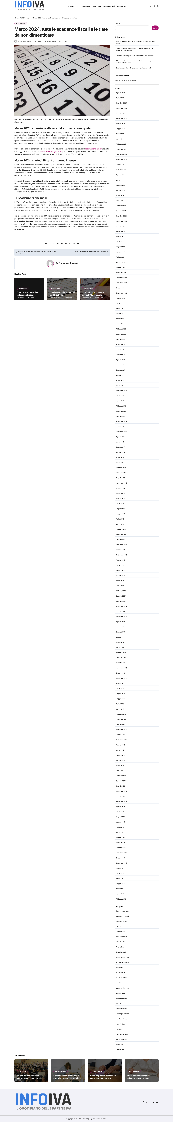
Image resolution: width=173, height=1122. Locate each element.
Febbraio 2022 (121, 329)
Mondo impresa (121, 1008)
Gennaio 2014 (121, 658)
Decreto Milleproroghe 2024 (50, 151)
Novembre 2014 (121, 606)
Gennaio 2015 (121, 596)
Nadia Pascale (87, 297)
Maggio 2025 (120, 129)
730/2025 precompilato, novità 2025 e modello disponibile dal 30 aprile (93, 295)
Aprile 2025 (120, 134)
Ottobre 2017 (120, 426)
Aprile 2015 (120, 580)
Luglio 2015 (120, 565)
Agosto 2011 (120, 806)
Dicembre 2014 (121, 601)
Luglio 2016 (120, 503)
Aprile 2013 (120, 704)
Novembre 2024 (121, 159)
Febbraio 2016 (121, 529)
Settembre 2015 (121, 555)
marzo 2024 (63, 41)
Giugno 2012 (120, 755)
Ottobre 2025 (120, 113)
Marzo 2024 (120, 200)
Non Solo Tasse (121, 1019)
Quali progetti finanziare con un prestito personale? (134, 68)
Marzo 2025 (120, 139)
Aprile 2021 (120, 380)
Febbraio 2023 (121, 267)
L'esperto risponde (122, 988)
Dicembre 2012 (121, 724)
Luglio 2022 (120, 303)
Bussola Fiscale (20, 23)
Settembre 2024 (121, 170)
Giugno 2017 (120, 447)
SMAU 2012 (120, 1044)
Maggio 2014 (120, 637)
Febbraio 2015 (121, 591)
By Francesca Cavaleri (25, 41)
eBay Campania (121, 937)
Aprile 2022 (120, 319)
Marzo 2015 (120, 586)
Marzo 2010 (120, 894)
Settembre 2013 (121, 678)
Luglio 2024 (120, 180)
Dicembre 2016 (121, 478)
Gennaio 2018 (121, 411)
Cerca (117, 23)
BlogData (92, 1119)
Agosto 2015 (120, 560)
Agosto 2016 (120, 498)
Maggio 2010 (120, 883)
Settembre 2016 (121, 493)
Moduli (118, 1003)
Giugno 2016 (120, 509)
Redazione (21, 297)
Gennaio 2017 (121, 473)
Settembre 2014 (121, 616)
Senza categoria (121, 1039)
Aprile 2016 (120, 519)
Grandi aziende (121, 952)
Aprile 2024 (120, 195)
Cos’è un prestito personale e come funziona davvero (135, 56)
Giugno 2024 (120, 185)
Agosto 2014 (120, 622)
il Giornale (119, 967)
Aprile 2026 (120, 98)
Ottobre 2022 (120, 288)
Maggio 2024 (120, 190)
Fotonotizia (120, 947)
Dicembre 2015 (121, 539)
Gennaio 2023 (121, 272)
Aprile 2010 (120, 889)
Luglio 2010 (120, 873)
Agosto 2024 (120, 175)
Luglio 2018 (120, 396)
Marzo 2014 (120, 647)
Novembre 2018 (121, 390)
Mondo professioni (122, 1014)
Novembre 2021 (121, 344)
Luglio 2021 (120, 365)
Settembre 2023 (121, 231)
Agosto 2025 (120, 123)
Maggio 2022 (120, 313)
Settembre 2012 (121, 740)
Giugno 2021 (120, 370)
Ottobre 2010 (120, 858)
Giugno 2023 (120, 247)
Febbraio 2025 (121, 144)
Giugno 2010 (120, 878)
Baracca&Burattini (122, 916)
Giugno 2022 (120, 308)
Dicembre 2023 (121, 216)
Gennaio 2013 (121, 719)
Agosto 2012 (120, 745)
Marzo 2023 (120, 262)
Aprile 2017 (120, 457)
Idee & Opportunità (109, 6)
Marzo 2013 (120, 709)
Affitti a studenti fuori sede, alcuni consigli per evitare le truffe (135, 42)
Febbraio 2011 (121, 837)
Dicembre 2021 (121, 339)
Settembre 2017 (121, 432)
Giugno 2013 (120, 693)
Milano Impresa (121, 998)
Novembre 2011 (121, 791)
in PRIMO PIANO (121, 978)
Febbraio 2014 (121, 652)
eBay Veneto (120, 942)
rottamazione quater (93, 149)
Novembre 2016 (121, 483)
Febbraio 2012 (121, 776)
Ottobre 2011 (120, 796)
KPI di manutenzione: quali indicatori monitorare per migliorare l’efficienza (134, 62)
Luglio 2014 (120, 627)
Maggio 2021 (120, 375)
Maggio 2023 (120, 252)
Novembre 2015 (121, 545)
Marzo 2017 (120, 462)
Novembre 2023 (121, 221)
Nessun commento (50, 41)
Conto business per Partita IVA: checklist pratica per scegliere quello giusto (134, 49)
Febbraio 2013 (121, 714)
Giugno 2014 (120, 632)
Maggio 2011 (120, 822)
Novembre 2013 (121, 668)
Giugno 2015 (120, 570)
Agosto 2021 (120, 360)
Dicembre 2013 (121, 663)
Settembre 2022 (121, 293)
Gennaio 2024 (121, 211)
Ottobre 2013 (120, 673)
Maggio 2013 (120, 699)
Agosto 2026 (120, 93)
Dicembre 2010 (121, 848)
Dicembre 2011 (121, 786)
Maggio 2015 (120, 575)
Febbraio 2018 (121, 406)
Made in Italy (97, 6)
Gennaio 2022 (121, 334)
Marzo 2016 (120, 524)
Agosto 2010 (120, 868)
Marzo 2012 (120, 771)
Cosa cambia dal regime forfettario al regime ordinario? (27, 295)
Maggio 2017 (120, 452)
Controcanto (120, 931)
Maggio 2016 (120, 514)
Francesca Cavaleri (68, 263)
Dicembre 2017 (121, 416)
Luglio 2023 (120, 242)
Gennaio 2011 (120, 842)
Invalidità (119, 983)
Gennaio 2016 (121, 534)
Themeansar (102, 1119)
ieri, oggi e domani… (123, 962)
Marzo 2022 (120, 324)
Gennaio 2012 (121, 781)
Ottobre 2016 (120, 488)
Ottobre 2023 (120, 226)
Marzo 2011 (120, 832)
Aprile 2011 (120, 827)
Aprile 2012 (120, 765)
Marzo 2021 (120, 385)
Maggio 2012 (120, 760)
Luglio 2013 (120, 688)
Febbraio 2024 (121, 206)
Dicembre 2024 (121, 154)
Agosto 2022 (120, 298)
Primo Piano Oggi (122, 1034)
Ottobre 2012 (120, 735)
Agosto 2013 (120, 683)
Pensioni (119, 1029)
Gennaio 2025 (121, 149)
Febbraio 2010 (121, 899)
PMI (77, 6)
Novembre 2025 (121, 108)
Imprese (70, 6)
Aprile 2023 (120, 257)
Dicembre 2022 (121, 277)
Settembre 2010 (121, 863)
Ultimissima (120, 1050)
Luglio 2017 (120, 442)
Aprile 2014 (120, 642)
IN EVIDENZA (120, 973)
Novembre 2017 (121, 421)
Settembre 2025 (121, 118)
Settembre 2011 (121, 801)
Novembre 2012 (121, 729)
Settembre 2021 (121, 355)
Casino (118, 926)
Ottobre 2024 (121, 165)
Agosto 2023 (120, 236)
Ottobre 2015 (120, 550)
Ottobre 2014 (120, 611)
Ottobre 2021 (120, 349)
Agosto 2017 (120, 437)
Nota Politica (120, 1024)
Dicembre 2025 (121, 103)
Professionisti (86, 6)
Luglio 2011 (120, 812)
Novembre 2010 (121, 853)
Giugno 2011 (120, 817)
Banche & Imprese (122, 911)
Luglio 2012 (120, 750)
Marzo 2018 (120, 401)
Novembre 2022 (121, 283)
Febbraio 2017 (121, 468)
